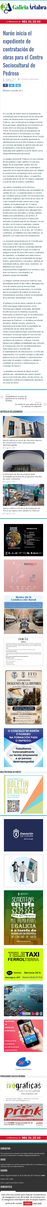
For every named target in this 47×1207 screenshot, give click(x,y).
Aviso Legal (5, 1183)
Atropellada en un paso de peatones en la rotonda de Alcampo (16, 398)
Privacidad (13, 1183)
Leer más (37, 1203)
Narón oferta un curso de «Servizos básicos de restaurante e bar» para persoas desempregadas (22, 442)
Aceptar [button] (28, 1203)
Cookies (21, 1183)
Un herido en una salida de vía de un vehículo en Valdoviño (28, 404)
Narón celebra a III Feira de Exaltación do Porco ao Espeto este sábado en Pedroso (21, 509)
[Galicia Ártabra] (23, 8)
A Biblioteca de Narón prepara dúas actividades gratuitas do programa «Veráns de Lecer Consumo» (22, 476)
